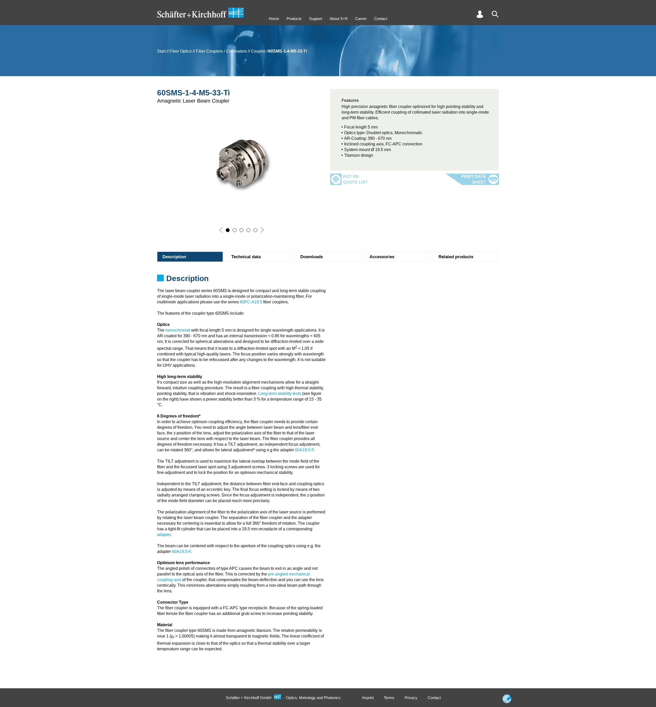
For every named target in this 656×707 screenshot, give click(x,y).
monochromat (177, 330)
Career (361, 18)
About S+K (339, 18)
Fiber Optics (181, 51)
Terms (389, 697)
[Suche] (495, 14)
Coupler (258, 51)
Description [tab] (174, 256)
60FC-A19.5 (251, 302)
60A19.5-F (304, 450)
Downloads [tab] (311, 256)
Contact (380, 18)
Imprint (368, 697)
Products (294, 18)
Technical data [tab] (246, 256)
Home (274, 18)
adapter (164, 534)
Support (315, 18)
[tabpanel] (328, 280)
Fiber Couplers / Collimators (221, 51)
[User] (480, 14)
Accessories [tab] (382, 256)
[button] (221, 230)
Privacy (411, 697)
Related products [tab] (455, 256)
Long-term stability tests (279, 393)
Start (161, 51)
